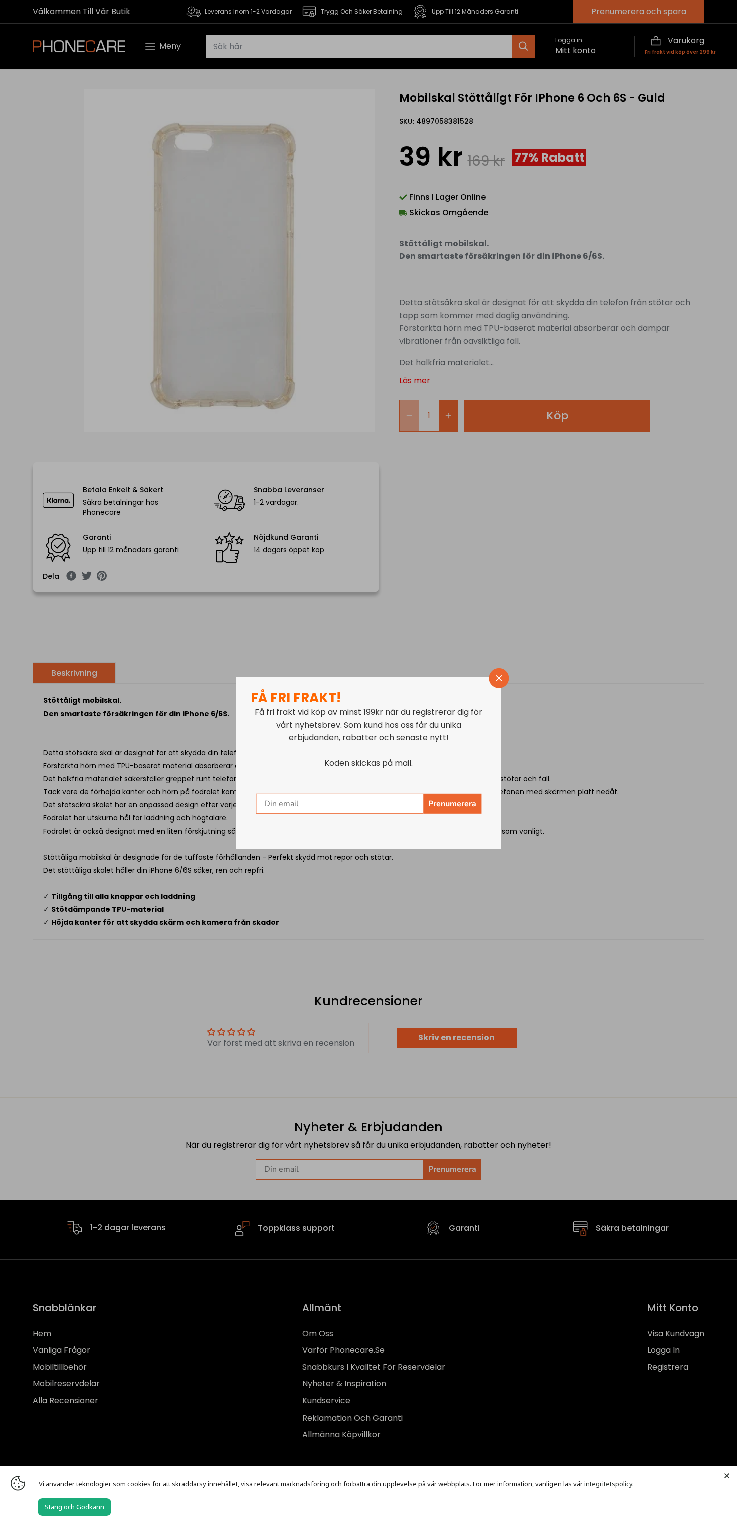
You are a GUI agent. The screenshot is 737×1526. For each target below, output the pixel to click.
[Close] (727, 1476)
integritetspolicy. (609, 1483)
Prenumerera (452, 803)
